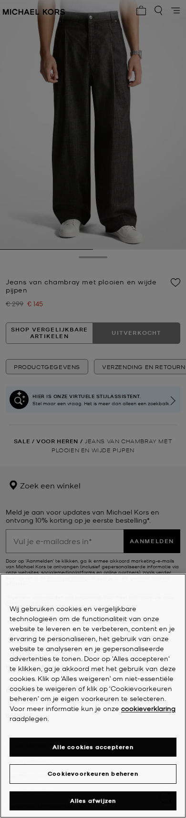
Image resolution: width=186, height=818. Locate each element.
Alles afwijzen (93, 801)
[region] (93, 696)
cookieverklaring (148, 708)
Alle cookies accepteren (93, 747)
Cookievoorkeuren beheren (93, 773)
